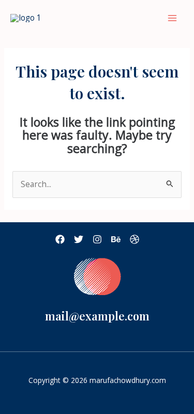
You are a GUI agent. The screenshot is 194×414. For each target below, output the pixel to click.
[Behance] (116, 239)
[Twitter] (78, 239)
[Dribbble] (134, 239)
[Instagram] (97, 239)
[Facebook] (60, 239)
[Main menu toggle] (172, 18)
